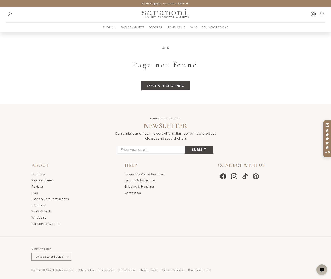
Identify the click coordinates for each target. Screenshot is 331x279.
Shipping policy (149, 270)
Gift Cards (38, 205)
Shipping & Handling (139, 186)
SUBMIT (199, 150)
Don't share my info (199, 270)
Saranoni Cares (41, 180)
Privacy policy (106, 270)
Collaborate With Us (45, 224)
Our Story (38, 174)
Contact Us (133, 192)
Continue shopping (165, 86)
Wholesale (38, 217)
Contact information (172, 270)
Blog (34, 192)
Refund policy (86, 270)
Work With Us (41, 211)
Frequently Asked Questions (145, 174)
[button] (10, 14)
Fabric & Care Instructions (50, 199)
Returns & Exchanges (140, 180)
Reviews (37, 186)
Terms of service (127, 270)
